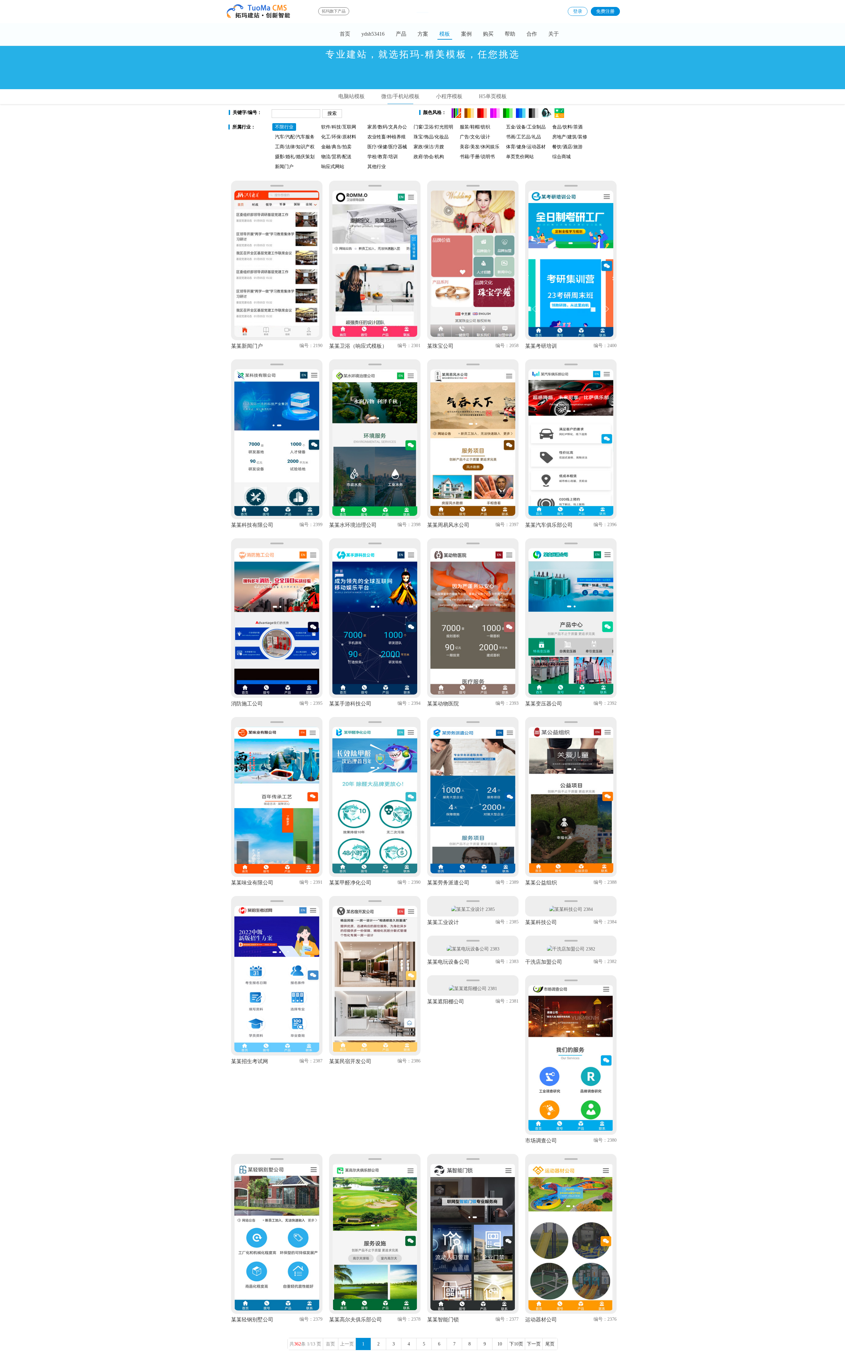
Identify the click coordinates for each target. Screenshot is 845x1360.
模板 (444, 34)
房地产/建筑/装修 (569, 136)
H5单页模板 (493, 96)
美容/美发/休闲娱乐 (479, 146)
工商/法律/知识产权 (295, 146)
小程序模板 (449, 96)
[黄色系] (469, 113)
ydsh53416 (373, 34)
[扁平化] (559, 113)
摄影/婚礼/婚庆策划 (295, 156)
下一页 (534, 1344)
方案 (423, 34)
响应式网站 (332, 166)
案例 (466, 34)
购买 (488, 34)
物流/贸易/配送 (336, 156)
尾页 (550, 1344)
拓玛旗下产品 (334, 11)
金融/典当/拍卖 (336, 146)
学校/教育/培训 (382, 156)
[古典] (546, 113)
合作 (531, 34)
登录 (577, 11)
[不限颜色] (456, 113)
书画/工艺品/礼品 (523, 136)
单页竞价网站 (520, 156)
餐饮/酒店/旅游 (567, 146)
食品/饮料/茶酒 (567, 127)
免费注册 (605, 11)
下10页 (516, 1344)
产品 (401, 34)
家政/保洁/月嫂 (429, 146)
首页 (345, 34)
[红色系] (482, 113)
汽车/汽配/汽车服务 (295, 136)
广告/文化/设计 (475, 136)
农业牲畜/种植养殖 (386, 136)
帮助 (510, 34)
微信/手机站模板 (400, 96)
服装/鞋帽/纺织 (475, 127)
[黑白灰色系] (533, 113)
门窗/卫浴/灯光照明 (433, 127)
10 (499, 1344)
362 (297, 1344)
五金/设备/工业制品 (526, 127)
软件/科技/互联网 (338, 127)
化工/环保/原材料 (338, 136)
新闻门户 (284, 166)
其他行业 (376, 166)
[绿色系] (508, 113)
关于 (553, 34)
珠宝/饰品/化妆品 (431, 136)
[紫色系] (495, 113)
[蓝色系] (520, 113)
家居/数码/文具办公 (387, 127)
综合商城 (561, 156)
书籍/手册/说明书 (477, 156)
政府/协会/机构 (429, 156)
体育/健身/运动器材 (526, 146)
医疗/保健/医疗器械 (387, 146)
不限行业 (284, 127)
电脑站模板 (351, 96)
